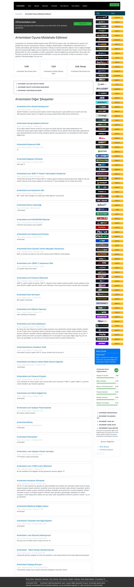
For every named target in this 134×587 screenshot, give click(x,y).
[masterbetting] (102, 327)
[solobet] (102, 170)
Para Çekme (75, 6)
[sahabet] (102, 148)
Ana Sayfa (18, 14)
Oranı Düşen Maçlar (87, 579)
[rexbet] (102, 282)
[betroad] (102, 255)
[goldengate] (102, 41)
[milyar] (102, 322)
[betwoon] (102, 117)
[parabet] (102, 130)
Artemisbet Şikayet (106, 450)
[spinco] (102, 152)
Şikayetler (38, 579)
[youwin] (102, 264)
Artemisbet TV (100, 579)
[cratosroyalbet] (102, 67)
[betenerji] (102, 94)
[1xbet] (102, 166)
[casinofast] (102, 54)
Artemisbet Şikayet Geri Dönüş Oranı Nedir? (33, 87)
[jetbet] (102, 242)
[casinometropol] (102, 273)
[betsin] (102, 81)
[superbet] (102, 143)
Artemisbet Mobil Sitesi (107, 425)
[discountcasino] (102, 277)
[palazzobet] (102, 90)
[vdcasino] (102, 300)
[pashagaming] (102, 59)
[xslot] (102, 85)
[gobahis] (102, 291)
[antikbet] (102, 63)
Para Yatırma (64, 6)
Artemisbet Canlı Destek (108, 428)
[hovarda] (102, 228)
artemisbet (20, 6)
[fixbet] (102, 32)
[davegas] (102, 175)
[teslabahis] (102, 193)
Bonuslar (45, 6)
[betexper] (102, 295)
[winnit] (102, 103)
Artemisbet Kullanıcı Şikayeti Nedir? (31, 84)
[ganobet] (102, 18)
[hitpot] (102, 335)
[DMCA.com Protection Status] (100, 454)
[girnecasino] (102, 45)
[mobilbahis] (102, 36)
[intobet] (102, 237)
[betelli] (102, 219)
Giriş (29, 6)
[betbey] (102, 224)
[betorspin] (102, 197)
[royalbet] (102, 112)
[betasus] (102, 184)
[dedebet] (102, 72)
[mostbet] (102, 157)
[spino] (102, 344)
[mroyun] (102, 286)
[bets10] (102, 260)
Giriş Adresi (30, 579)
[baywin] (102, 188)
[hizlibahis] (102, 108)
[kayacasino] (102, 210)
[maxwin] (102, 76)
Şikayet (36, 6)
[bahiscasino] (102, 246)
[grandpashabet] (102, 50)
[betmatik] (102, 27)
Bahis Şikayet (104, 447)
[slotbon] (102, 139)
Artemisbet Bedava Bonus (108, 413)
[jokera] (102, 99)
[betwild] (102, 313)
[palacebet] (102, 179)
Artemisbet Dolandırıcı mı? (106, 417)
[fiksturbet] (102, 161)
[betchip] (102, 318)
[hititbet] (102, 215)
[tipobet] (102, 121)
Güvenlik (54, 6)
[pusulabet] (102, 251)
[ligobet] (102, 309)
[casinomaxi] (102, 268)
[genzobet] (102, 304)
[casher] (102, 340)
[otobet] (102, 23)
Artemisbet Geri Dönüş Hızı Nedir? (30, 90)
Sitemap (77, 579)
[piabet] (102, 233)
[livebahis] (102, 126)
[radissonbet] (102, 206)
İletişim (85, 6)
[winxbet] (102, 134)
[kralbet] (102, 331)
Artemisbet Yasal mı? (106, 421)
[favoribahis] (102, 201)
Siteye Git (114, 4)
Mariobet (115, 436)
